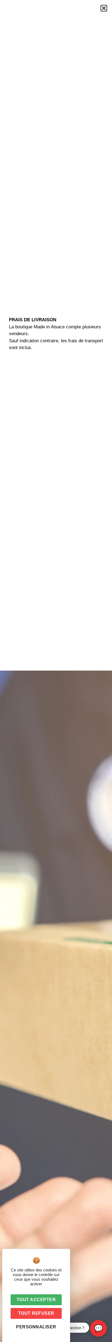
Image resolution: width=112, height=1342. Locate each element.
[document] (56, 671)
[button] (104, 8)
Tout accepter (36, 1299)
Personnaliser (36, 1327)
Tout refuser (36, 1313)
